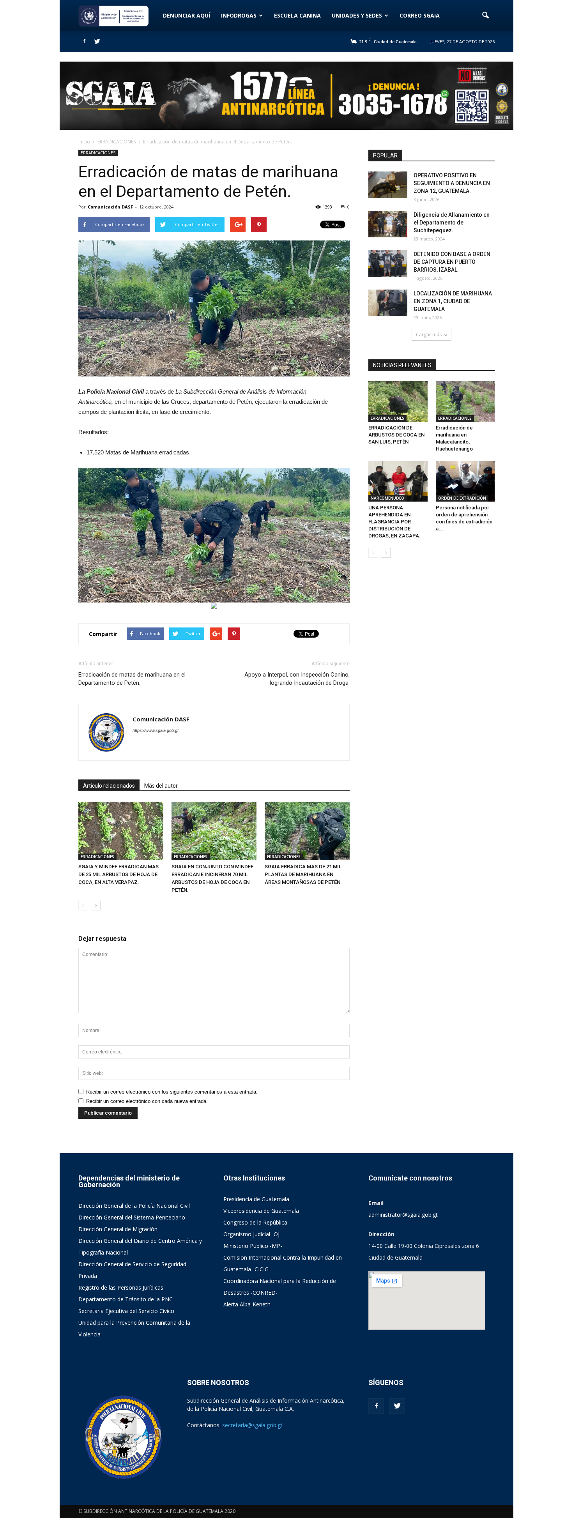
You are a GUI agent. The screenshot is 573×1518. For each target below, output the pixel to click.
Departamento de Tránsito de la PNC (125, 1299)
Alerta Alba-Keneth (247, 1304)
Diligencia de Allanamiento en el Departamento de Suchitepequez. (452, 222)
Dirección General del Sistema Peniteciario (131, 1217)
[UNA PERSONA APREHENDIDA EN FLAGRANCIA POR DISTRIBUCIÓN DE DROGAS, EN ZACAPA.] (398, 481)
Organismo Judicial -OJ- (252, 1234)
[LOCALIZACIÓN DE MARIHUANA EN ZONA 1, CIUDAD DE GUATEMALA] (387, 303)
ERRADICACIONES (98, 153)
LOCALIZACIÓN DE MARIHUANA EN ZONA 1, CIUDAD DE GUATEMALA (453, 301)
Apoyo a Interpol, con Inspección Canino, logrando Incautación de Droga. (297, 678)
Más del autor (161, 786)
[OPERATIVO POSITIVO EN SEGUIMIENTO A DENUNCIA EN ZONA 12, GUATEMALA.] (387, 184)
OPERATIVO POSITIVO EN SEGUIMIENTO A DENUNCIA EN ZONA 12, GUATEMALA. (452, 183)
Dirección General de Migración (117, 1229)
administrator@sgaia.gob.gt (403, 1214)
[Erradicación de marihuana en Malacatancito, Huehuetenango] (465, 401)
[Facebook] (84, 41)
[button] (485, 15)
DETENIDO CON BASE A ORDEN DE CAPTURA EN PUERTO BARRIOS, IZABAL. (452, 262)
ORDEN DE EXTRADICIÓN (462, 498)
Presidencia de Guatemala (256, 1199)
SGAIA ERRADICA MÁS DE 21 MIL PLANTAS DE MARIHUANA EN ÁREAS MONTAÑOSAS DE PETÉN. (303, 874)
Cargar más (429, 334)
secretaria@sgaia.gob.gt (252, 1425)
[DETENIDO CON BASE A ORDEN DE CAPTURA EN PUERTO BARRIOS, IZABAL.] (387, 263)
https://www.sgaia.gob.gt (156, 730)
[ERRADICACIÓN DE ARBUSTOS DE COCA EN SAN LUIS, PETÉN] (398, 401)
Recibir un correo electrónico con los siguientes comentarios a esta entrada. (172, 1092)
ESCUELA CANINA (297, 15)
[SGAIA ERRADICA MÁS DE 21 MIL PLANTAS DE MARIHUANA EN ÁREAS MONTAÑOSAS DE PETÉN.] (307, 831)
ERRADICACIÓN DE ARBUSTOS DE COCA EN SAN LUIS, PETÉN (396, 435)
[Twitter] (97, 41)
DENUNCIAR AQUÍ (186, 15)
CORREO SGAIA (420, 15)
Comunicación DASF (110, 207)
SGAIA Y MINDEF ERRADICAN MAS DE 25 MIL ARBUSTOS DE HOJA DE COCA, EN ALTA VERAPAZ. (118, 874)
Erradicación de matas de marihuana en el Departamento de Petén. (132, 678)
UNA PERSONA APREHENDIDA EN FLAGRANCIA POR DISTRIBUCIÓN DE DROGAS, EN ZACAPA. (394, 522)
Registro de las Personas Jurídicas (120, 1287)
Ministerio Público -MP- (252, 1245)
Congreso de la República (255, 1222)
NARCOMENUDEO (387, 498)
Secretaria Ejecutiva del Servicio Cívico (126, 1311)
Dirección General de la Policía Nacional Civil (134, 1205)
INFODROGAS (238, 15)
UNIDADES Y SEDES (357, 15)
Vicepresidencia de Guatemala (261, 1210)
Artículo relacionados (109, 786)
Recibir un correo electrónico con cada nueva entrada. (147, 1101)
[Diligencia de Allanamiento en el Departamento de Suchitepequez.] (387, 224)
